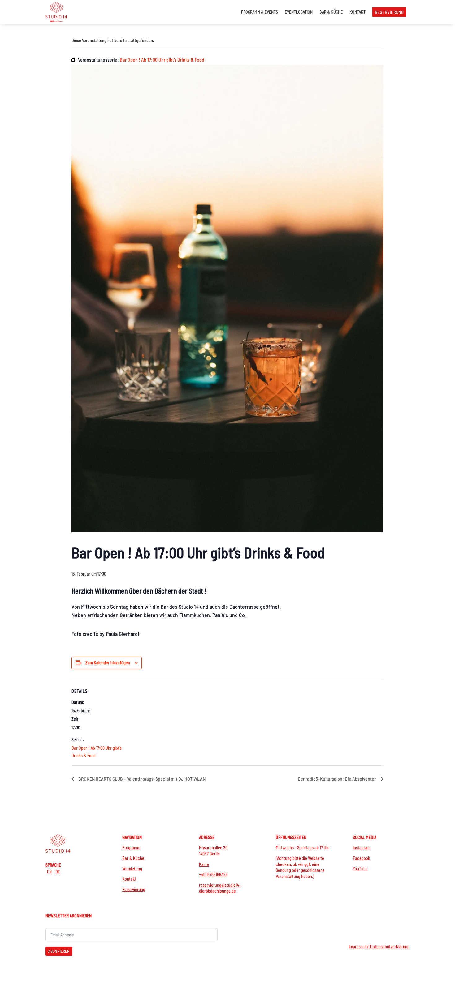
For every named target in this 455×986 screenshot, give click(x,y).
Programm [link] (131, 847)
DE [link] (57, 871)
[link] (56, 12)
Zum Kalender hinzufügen (107, 662)
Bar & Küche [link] (133, 858)
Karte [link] (204, 864)
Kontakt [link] (129, 878)
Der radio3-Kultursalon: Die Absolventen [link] (338, 779)
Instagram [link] (361, 847)
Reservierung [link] (133, 889)
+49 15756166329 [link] (213, 874)
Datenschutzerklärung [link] (390, 946)
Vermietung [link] (132, 868)
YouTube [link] (360, 868)
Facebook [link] (361, 858)
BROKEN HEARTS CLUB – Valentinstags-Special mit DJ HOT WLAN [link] (141, 779)
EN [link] (49, 871)
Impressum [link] (358, 946)
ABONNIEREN (59, 951)
